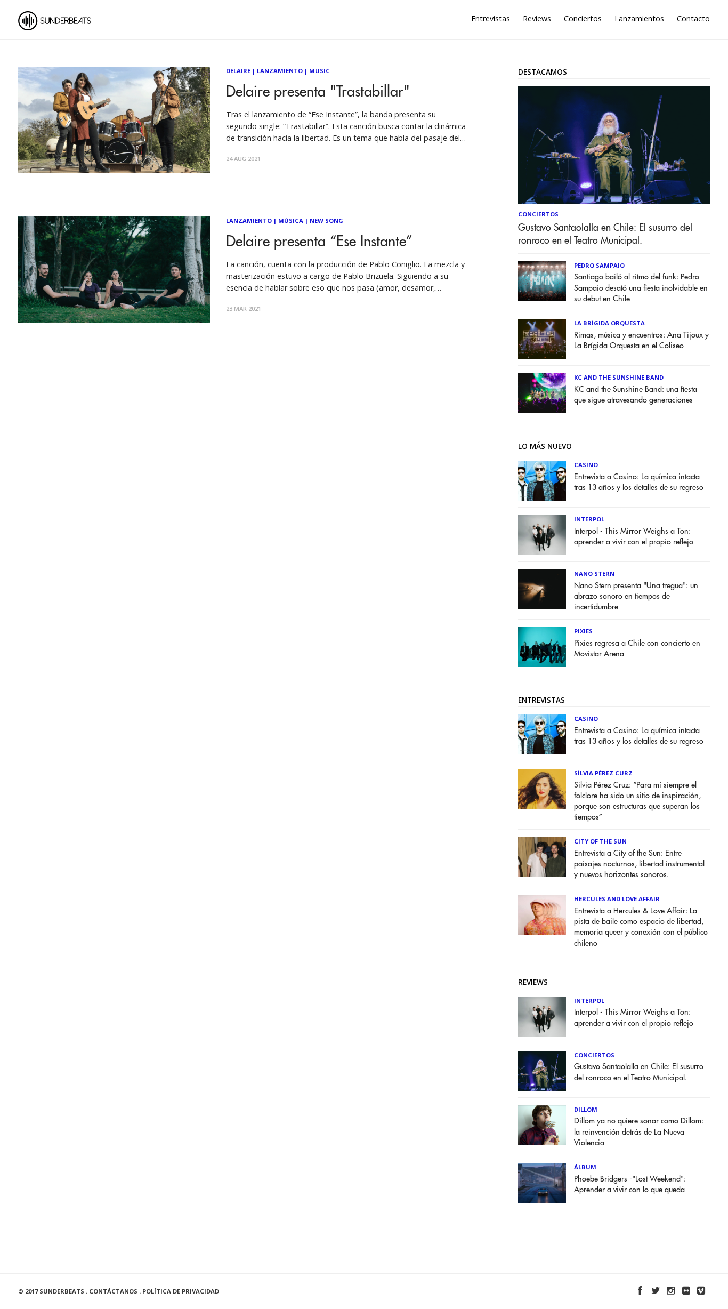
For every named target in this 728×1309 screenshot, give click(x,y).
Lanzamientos (639, 18)
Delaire (238, 71)
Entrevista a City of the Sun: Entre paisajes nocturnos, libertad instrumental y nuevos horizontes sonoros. (639, 864)
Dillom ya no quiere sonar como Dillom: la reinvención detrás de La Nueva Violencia (638, 1131)
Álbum (585, 1167)
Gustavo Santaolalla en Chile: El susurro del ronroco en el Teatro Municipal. (605, 234)
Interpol (589, 519)
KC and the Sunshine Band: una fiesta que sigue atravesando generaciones (635, 395)
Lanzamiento (280, 71)
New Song (326, 220)
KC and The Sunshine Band (619, 377)
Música (290, 220)
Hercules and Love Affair (617, 899)
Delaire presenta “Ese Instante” (319, 242)
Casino (586, 465)
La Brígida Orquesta (609, 323)
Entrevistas (490, 18)
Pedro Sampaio (599, 265)
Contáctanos (113, 1291)
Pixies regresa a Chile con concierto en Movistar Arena (637, 648)
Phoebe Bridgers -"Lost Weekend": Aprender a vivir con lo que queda (630, 1184)
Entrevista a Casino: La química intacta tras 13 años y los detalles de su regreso (638, 482)
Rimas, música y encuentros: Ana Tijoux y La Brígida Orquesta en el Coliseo (641, 340)
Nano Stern (594, 573)
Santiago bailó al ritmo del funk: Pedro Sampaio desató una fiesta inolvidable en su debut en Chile (641, 287)
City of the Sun (600, 841)
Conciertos (583, 18)
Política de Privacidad (180, 1291)
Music (319, 71)
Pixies (583, 631)
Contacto (693, 18)
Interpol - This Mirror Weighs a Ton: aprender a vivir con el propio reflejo (633, 536)
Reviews (537, 18)
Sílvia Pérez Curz (603, 773)
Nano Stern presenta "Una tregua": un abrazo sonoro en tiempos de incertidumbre (636, 596)
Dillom (585, 1109)
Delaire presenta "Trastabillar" (318, 92)
